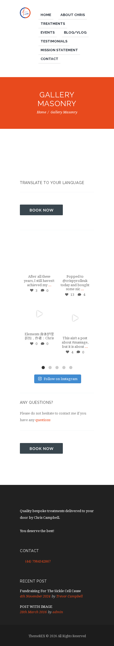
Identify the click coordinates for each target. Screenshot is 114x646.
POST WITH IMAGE (36, 607)
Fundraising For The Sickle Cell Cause (50, 591)
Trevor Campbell (69, 596)
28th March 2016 (33, 612)
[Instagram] (50, 268)
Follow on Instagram (60, 379)
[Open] (39, 256)
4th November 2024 (35, 596)
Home (41, 112)
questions (42, 420)
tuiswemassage (39, 244)
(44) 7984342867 (38, 561)
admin (57, 612)
